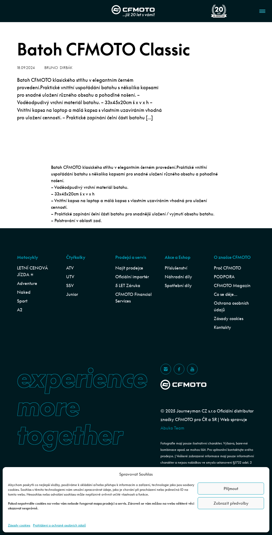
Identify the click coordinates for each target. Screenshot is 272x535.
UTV (70, 276)
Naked (24, 292)
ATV (70, 268)
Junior (72, 294)
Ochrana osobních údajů (231, 306)
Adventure (27, 283)
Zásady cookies (19, 525)
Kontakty (222, 327)
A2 (19, 309)
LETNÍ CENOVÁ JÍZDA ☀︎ (32, 271)
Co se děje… (225, 294)
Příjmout (231, 488)
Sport (22, 301)
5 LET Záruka (127, 285)
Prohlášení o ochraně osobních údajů (59, 525)
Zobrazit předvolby (231, 503)
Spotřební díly (178, 285)
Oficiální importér (132, 276)
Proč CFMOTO (227, 268)
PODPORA (224, 276)
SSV (70, 285)
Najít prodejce (129, 268)
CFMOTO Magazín (232, 285)
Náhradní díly (178, 276)
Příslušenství (176, 268)
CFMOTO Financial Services (133, 298)
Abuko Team (172, 428)
